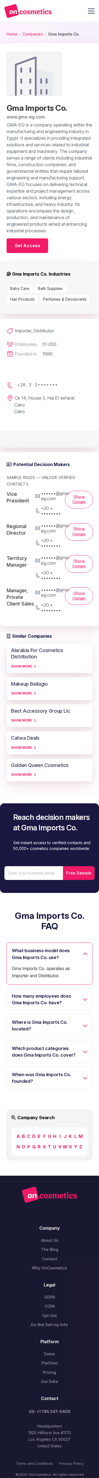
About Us (49, 1240)
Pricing (49, 1372)
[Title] (28, 11)
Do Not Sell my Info (49, 1324)
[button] (91, 11)
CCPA (50, 1306)
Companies (33, 34)
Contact (49, 1258)
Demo (49, 1354)
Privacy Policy (71, 1463)
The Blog (49, 1249)
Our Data (49, 1381)
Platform (50, 1363)
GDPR (49, 1297)
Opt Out (49, 1315)
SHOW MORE (21, 666)
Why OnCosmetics (49, 1268)
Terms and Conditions (34, 1463)
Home (12, 34)
